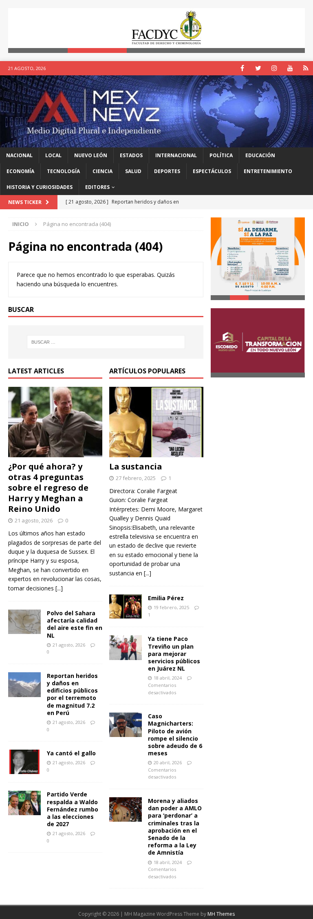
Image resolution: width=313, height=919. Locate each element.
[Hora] (306, 68)
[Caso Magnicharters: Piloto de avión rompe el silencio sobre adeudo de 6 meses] (125, 725)
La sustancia (135, 466)
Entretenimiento (268, 171)
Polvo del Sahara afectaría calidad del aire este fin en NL (74, 624)
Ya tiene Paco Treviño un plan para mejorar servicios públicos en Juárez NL (174, 653)
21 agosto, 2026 (34, 520)
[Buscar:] (106, 342)
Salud (133, 171)
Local (53, 155)
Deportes (167, 171)
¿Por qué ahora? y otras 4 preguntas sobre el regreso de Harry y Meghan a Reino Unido (48, 487)
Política (221, 155)
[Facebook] (242, 68)
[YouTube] (290, 68)
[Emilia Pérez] (125, 606)
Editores (97, 187)
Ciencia (102, 171)
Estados (131, 155)
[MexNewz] (156, 142)
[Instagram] (274, 68)
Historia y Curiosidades (40, 187)
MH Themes (221, 913)
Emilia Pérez (166, 598)
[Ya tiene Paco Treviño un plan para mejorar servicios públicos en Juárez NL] (125, 647)
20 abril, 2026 (168, 762)
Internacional (176, 155)
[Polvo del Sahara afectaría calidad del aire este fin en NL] (24, 622)
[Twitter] (258, 68)
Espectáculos (212, 171)
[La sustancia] (156, 422)
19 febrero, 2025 (171, 607)
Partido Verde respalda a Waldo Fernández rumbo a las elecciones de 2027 (72, 809)
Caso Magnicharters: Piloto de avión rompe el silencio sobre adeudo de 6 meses (175, 734)
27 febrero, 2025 (136, 478)
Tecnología (63, 171)
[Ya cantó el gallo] (24, 762)
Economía (20, 171)
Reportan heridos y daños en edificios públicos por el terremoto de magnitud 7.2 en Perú (72, 694)
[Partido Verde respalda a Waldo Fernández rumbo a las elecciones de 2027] (24, 803)
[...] (59, 588)
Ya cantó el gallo (71, 753)
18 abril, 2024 (168, 678)
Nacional (19, 155)
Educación (260, 155)
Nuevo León (90, 155)
